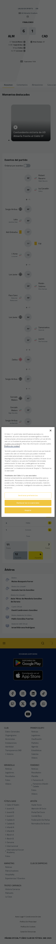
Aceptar (28, 510)
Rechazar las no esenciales (28, 503)
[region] (28, 472)
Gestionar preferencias (28, 495)
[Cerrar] (50, 430)
